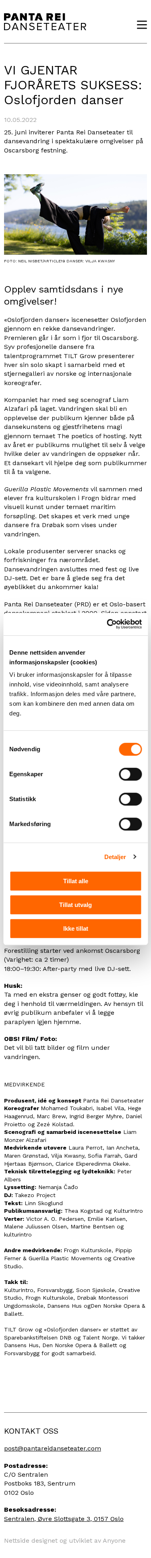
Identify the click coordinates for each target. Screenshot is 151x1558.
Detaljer (115, 856)
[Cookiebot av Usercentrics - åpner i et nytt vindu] (107, 624)
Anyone (114, 1540)
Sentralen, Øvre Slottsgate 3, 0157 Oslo (64, 1519)
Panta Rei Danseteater (45, 21)
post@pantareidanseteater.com (52, 1448)
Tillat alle (75, 881)
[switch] (130, 774)
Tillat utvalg (75, 904)
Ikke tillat (75, 928)
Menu (139, 25)
